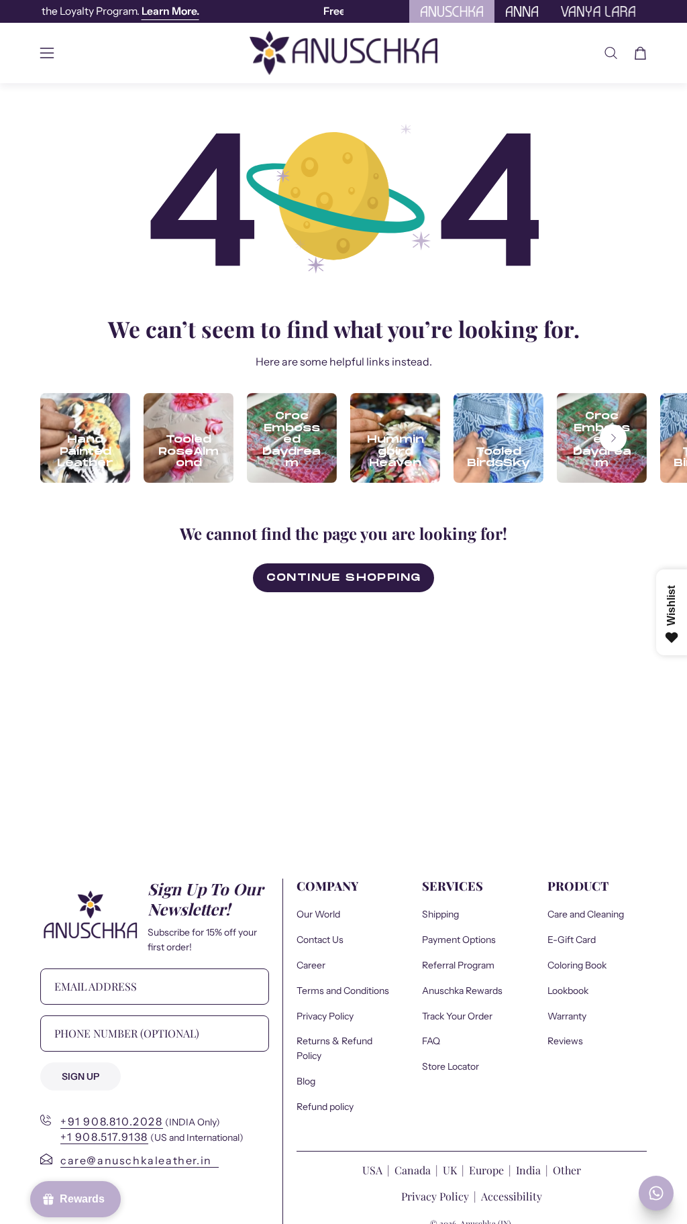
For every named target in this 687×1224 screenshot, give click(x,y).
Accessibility (511, 1196)
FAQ (431, 1041)
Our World (318, 914)
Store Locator (450, 1066)
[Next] (613, 438)
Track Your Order (457, 1015)
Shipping (440, 914)
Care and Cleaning (585, 914)
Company (327, 886)
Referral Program (458, 964)
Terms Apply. (277, 11)
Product (578, 886)
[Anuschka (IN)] (343, 53)
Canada (413, 1170)
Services (452, 886)
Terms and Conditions (343, 990)
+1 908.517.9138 (104, 1137)
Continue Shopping (343, 577)
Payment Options (459, 939)
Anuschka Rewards (462, 990)
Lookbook (567, 990)
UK (450, 1170)
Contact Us (320, 939)
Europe (486, 1170)
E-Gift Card (571, 939)
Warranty (566, 1015)
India (528, 1170)
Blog (306, 1081)
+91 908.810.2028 (111, 1121)
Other (567, 1170)
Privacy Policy (325, 1015)
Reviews (565, 1041)
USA (373, 1170)
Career (311, 964)
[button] (610, 53)
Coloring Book (576, 964)
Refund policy (325, 1107)
